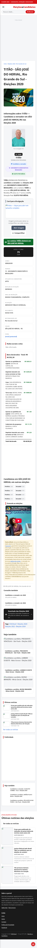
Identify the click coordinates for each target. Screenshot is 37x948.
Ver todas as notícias (10, 729)
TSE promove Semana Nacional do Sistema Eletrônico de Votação (21, 723)
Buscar (30, 12)
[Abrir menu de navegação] (3, 7)
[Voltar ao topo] (33, 944)
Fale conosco (12, 908)
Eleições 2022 (10, 626)
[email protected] (11, 336)
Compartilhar (19, 233)
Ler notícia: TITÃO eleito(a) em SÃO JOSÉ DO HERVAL (19, 242)
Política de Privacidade (8, 925)
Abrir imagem (19, 228)
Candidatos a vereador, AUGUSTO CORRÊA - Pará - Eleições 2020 (20, 789)
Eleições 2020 (11, 64)
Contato (4, 922)
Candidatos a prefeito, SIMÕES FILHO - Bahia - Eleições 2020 (21, 795)
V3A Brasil (12, 624)
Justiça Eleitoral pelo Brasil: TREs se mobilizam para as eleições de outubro (21, 715)
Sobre (3, 919)
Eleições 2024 (21, 626)
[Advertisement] (18, 40)
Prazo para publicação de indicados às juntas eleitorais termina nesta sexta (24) (21, 707)
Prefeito (9, 486)
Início (5, 64)
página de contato (15, 561)
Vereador (20, 486)
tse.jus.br (8, 546)
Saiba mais (4, 908)
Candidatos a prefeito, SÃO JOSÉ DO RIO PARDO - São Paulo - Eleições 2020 (21, 801)
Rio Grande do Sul (21, 64)
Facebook (4, 927)
